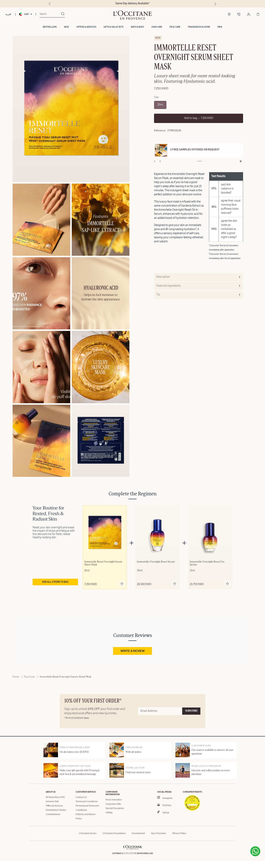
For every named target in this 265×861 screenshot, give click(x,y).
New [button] (66, 27)
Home (15, 677)
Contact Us (81, 797)
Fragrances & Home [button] (199, 27)
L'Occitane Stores (87, 833)
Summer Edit (52, 801)
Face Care (29, 677)
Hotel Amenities (114, 800)
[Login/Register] (248, 14)
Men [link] (219, 27)
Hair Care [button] (157, 27)
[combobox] (50, 14)
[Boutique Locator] (229, 14)
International (138, 833)
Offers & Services (54, 806)
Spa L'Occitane (158, 833)
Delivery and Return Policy (85, 816)
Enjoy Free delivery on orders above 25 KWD (132, 3)
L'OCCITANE (130, 853)
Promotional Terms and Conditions (87, 808)
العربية (8, 14)
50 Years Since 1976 (55, 797)
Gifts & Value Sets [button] (113, 27)
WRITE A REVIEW (132, 651)
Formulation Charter (56, 810)
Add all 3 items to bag (55, 582)
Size (156, 97)
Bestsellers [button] (50, 27)
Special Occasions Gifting (115, 810)
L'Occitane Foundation (114, 833)
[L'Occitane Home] (132, 15)
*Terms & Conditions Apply (76, 718)
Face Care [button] (175, 27)
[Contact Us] (238, 14)
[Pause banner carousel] (240, 161)
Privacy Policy (179, 833)
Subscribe (191, 711)
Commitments (53, 814)
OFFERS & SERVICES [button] (86, 27)
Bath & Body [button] (137, 27)
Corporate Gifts (113, 804)
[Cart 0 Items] (258, 14)
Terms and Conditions (87, 801)
